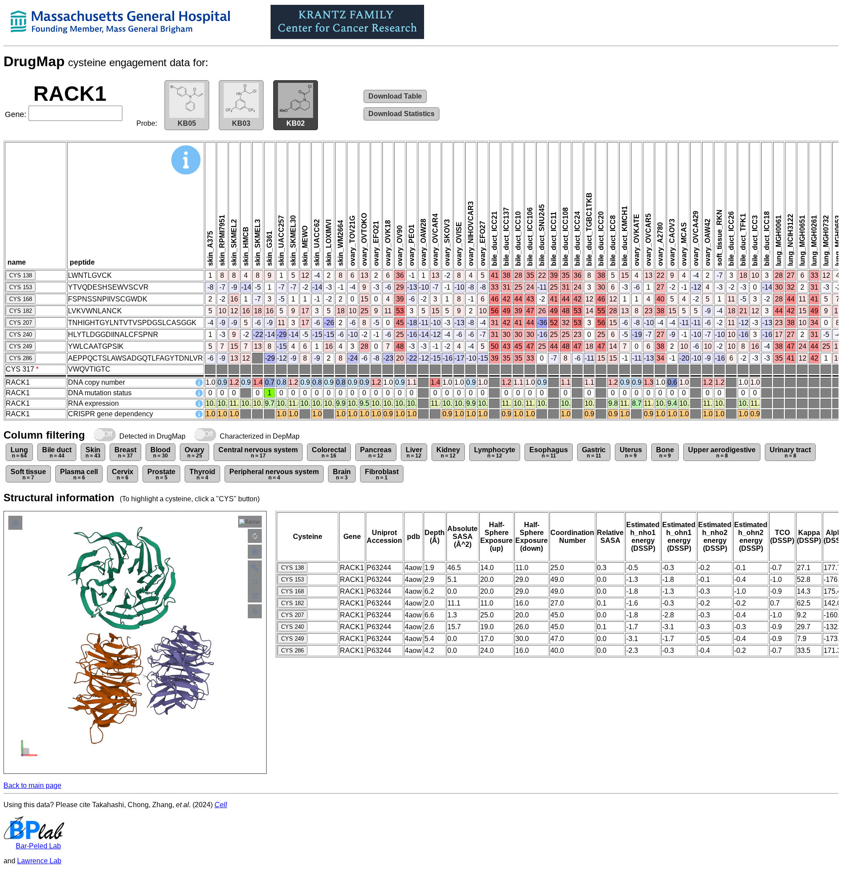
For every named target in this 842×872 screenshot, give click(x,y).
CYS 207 (20, 322)
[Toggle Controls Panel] (255, 567)
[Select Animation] (15, 523)
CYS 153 (20, 287)
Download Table (395, 96)
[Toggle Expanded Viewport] (255, 581)
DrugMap (34, 61)
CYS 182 (20, 311)
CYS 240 (20, 334)
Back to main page (32, 785)
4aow (252, 521)
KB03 (241, 123)
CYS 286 (20, 358)
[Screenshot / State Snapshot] (255, 552)
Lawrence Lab (39, 861)
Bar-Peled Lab (38, 846)
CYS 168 (20, 299)
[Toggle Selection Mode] (255, 611)
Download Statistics (401, 113)
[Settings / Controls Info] (255, 595)
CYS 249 (20, 346)
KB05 (187, 123)
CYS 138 (20, 275)
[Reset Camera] (255, 536)
